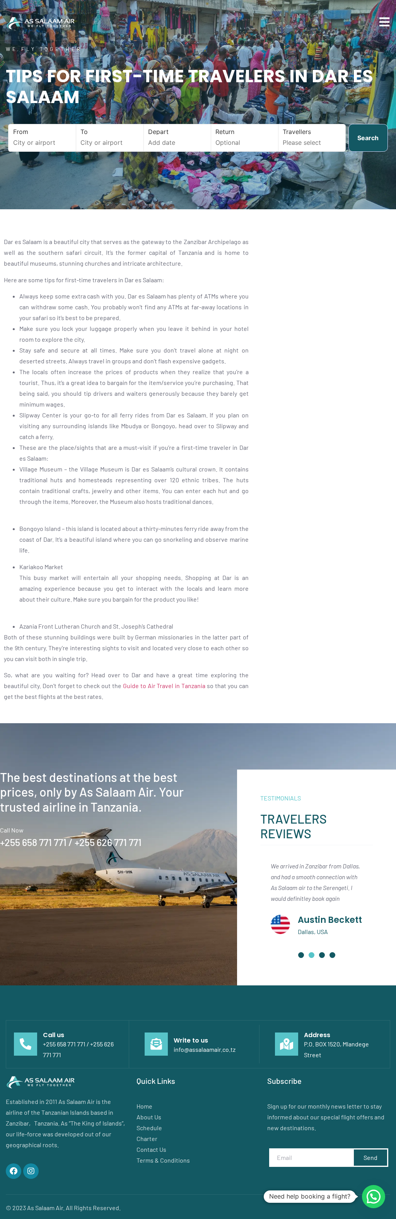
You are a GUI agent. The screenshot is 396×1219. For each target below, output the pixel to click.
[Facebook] (13, 1171)
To (84, 132)
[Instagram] (31, 1171)
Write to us (191, 1040)
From (20, 132)
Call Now (12, 830)
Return (224, 132)
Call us (53, 1035)
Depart (158, 132)
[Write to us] (156, 1044)
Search (368, 138)
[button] (301, 955)
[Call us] (25, 1044)
